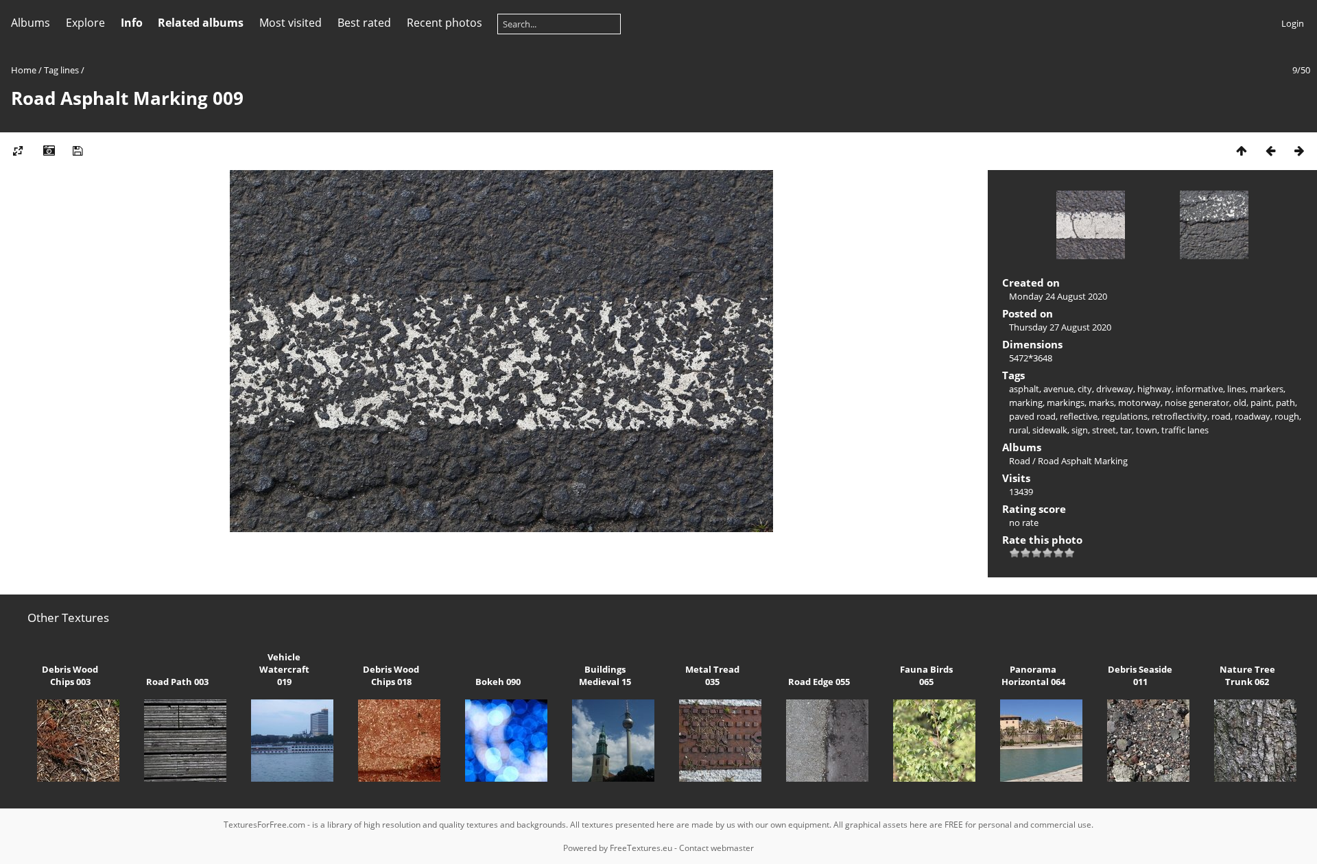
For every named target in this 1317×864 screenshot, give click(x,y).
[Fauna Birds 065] (926, 778)
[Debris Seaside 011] (1140, 778)
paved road (1032, 416)
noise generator (1197, 402)
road (1221, 416)
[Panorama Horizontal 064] (1033, 778)
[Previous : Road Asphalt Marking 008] (1270, 150)
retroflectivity (1179, 416)
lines (69, 70)
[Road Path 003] (176, 778)
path (1285, 402)
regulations (1125, 416)
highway (1154, 389)
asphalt (1024, 389)
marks (1101, 402)
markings (1065, 402)
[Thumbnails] (1241, 150)
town (1146, 430)
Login (1292, 23)
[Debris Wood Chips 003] (69, 778)
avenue (1058, 389)
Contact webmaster (716, 848)
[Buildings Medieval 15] (604, 778)
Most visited (290, 22)
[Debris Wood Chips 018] (390, 778)
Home (23, 70)
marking (1026, 402)
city (1085, 389)
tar (1126, 430)
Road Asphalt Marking (1083, 461)
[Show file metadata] (48, 150)
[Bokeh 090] (497, 778)
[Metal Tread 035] (712, 778)
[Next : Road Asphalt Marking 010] (1299, 150)
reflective (1079, 416)
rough (1286, 416)
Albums (30, 22)
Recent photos (444, 22)
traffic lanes (1185, 430)
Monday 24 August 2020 (1058, 296)
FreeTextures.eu (641, 848)
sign (1079, 430)
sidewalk (1049, 430)
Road (1019, 461)
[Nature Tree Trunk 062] (1247, 778)
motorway (1139, 402)
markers (1266, 389)
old (1239, 402)
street (1104, 430)
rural (1018, 430)
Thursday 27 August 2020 (1060, 327)
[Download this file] (77, 150)
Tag (51, 70)
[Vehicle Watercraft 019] (283, 778)
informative (1199, 389)
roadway (1252, 416)
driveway (1114, 389)
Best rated (364, 22)
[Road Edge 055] (819, 778)
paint (1261, 402)
